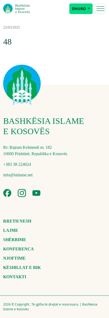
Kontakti (14, 277)
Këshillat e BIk (22, 267)
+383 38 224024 (17, 164)
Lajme (10, 230)
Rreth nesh (17, 221)
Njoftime (14, 258)
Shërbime (14, 239)
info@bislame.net (18, 175)
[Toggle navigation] (100, 8)
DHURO (79, 8)
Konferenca (18, 249)
